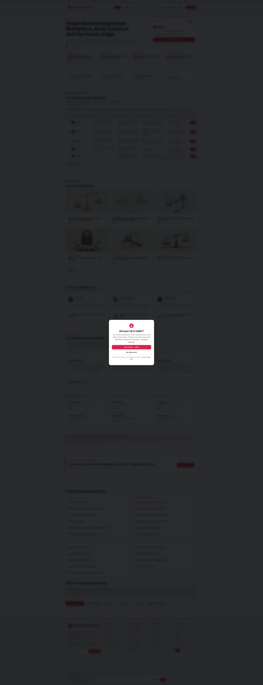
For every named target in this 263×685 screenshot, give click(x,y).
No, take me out (131, 352)
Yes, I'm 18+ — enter (131, 347)
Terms (143, 357)
